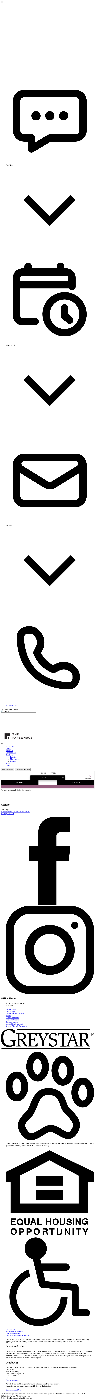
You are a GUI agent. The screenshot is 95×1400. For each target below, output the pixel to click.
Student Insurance (12, 1018)
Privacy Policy (11, 1009)
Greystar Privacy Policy (14, 1331)
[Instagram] (50, 994)
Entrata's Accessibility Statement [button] (17, 1336)
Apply (8, 763)
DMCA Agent (11, 1011)
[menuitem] (50, 747)
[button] (50, 1139)
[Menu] (2, 743)
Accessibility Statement (14, 1024)
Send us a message (12, 1380)
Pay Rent (13, 757)
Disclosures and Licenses (15, 1014)
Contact (13, 761)
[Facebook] (50, 905)
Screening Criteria (12, 1020)
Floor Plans (10, 747)
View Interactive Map (23, 769)
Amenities (9, 751)
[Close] (2, 2)
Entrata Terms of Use (13, 1390)
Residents (9, 755)
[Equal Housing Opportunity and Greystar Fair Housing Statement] (50, 1236)
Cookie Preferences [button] (13, 1333)
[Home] (18, 740)
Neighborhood (11, 753)
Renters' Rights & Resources (16, 1026)
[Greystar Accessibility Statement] (50, 1325)
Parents (8, 1016)
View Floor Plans (7, 769)
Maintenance (15, 759)
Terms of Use (10, 1329)
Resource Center (12, 1022)
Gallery (8, 749)
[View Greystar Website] (12, 800)
